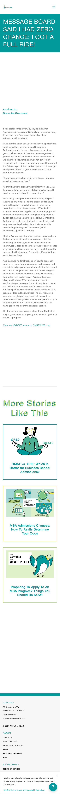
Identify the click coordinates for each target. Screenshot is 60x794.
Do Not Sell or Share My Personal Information (24, 790)
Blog (5, 750)
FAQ (5, 758)
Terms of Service (11, 769)
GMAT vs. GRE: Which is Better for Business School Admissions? (30, 468)
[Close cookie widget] (57, 776)
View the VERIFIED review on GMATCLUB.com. (27, 325)
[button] (53, 787)
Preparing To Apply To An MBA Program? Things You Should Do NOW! (30, 591)
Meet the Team (10, 741)
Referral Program (12, 754)
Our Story (8, 737)
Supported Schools (13, 745)
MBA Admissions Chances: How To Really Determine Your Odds (30, 529)
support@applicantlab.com (14, 718)
